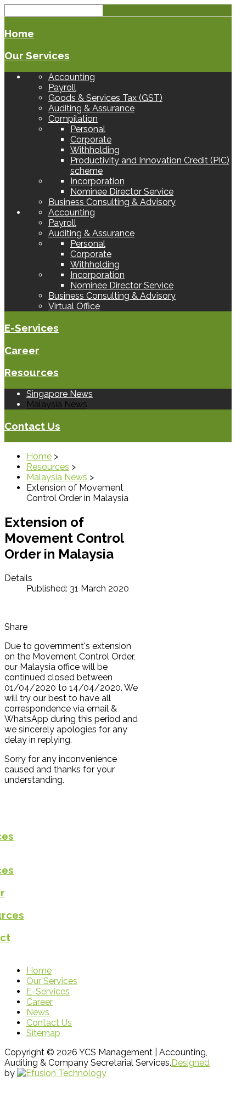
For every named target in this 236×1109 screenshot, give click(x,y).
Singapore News (59, 394)
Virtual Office (74, 306)
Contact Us (32, 426)
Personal (87, 129)
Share (15, 627)
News (37, 1012)
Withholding (95, 150)
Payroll (62, 87)
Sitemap (43, 1033)
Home (19, 33)
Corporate (90, 139)
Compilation (73, 118)
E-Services (31, 328)
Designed (190, 1062)
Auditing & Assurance (91, 108)
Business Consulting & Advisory (112, 202)
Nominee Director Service (121, 191)
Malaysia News (56, 404)
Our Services (37, 55)
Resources (31, 372)
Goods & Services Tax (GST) (105, 98)
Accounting (71, 77)
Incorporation (97, 181)
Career (22, 350)
